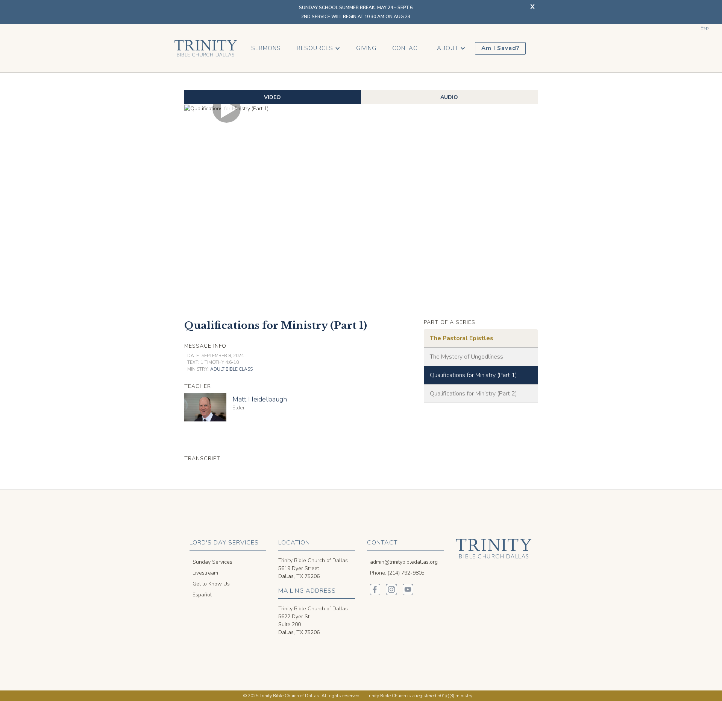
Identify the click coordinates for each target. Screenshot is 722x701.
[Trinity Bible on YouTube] (408, 589)
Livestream (205, 572)
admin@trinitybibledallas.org (404, 562)
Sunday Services (212, 562)
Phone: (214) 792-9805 (397, 572)
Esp (704, 28)
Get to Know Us (211, 583)
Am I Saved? (500, 48)
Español (202, 594)
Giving (366, 48)
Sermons (266, 48)
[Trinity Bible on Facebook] (375, 589)
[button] (318, 48)
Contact (406, 48)
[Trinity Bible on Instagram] (391, 589)
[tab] (272, 97)
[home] (205, 48)
